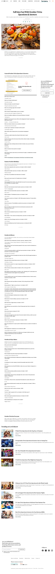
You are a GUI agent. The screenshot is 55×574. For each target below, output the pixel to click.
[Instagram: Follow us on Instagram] (52, 550)
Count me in (22, 549)
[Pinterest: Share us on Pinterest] (27, 21)
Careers (32, 558)
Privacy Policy (35, 568)
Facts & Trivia (33, 9)
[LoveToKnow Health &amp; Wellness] (14, 564)
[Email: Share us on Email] (30, 21)
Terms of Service (40, 568)
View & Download (26, 90)
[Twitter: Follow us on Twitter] (46, 550)
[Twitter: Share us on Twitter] (25, 21)
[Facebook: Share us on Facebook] (23, 21)
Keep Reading (18, 435)
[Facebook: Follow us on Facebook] (43, 550)
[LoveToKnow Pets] (23, 564)
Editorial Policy (27, 558)
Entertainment (28, 9)
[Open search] (49, 1)
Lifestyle (23, 9)
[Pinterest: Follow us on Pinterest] (49, 550)
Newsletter (21, 558)
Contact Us (38, 558)
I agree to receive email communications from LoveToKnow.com (45, 96)
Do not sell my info (30, 568)
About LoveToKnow (14, 558)
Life (21, 9)
